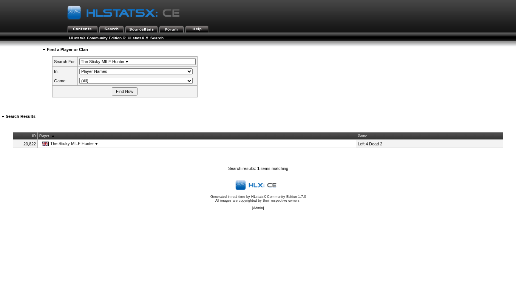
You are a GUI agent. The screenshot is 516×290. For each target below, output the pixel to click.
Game (362, 136)
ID (34, 136)
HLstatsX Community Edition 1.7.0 (278, 197)
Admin (258, 208)
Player (44, 136)
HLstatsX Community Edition (95, 38)
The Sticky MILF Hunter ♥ (74, 143)
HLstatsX (136, 38)
